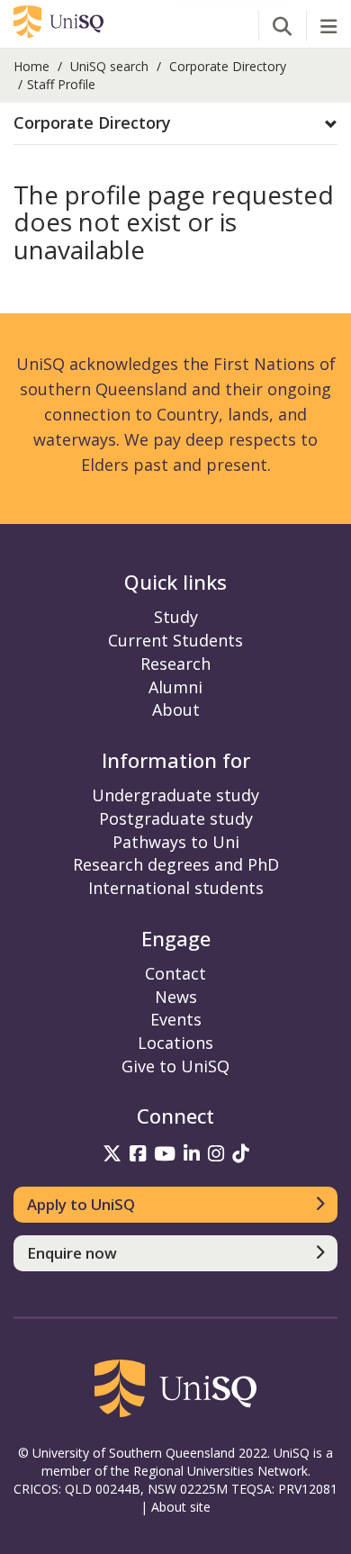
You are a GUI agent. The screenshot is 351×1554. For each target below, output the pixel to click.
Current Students (175, 640)
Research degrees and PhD (176, 864)
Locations (175, 1042)
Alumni (175, 687)
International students (176, 888)
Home (32, 66)
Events (176, 1019)
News (176, 996)
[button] (176, 123)
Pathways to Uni (175, 842)
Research (175, 663)
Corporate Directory (227, 66)
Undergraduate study (175, 795)
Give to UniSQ (176, 1066)
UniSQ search (109, 66)
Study (176, 617)
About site (181, 1506)
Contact (175, 973)
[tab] (176, 124)
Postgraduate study (176, 818)
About (176, 709)
